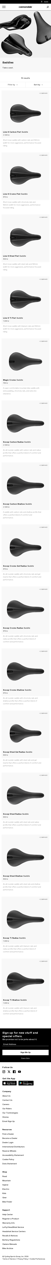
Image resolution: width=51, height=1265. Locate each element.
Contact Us (7, 1100)
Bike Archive (7, 1248)
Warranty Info (8, 1223)
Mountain (6, 1180)
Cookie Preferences (37, 1259)
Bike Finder (7, 1202)
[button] (13, 85)
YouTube (19, 1071)
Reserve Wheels (9, 1151)
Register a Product (10, 1219)
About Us (6, 1096)
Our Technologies (10, 1113)
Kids (4, 1193)
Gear (4, 1197)
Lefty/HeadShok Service (13, 1227)
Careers (5, 1104)
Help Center (7, 1214)
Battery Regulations (11, 1240)
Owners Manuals (9, 1244)
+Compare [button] (43, 93)
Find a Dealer (8, 1134)
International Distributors (13, 1147)
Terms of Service (9, 1259)
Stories (5, 1117)
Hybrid (5, 1185)
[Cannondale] (25, 7)
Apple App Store (9, 1083)
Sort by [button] (37, 85)
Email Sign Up (8, 1121)
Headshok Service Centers (14, 1231)
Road (4, 1176)
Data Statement (9, 1164)
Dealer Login (7, 1142)
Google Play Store (26, 1083)
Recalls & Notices (10, 1236)
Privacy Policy (25, 1058)
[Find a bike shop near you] (41, 2)
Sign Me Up (26, 1052)
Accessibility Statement (13, 1155)
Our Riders (7, 1108)
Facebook (14, 1071)
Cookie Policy (8, 1159)
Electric (5, 1189)
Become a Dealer (9, 1138)
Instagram (3, 1071)
